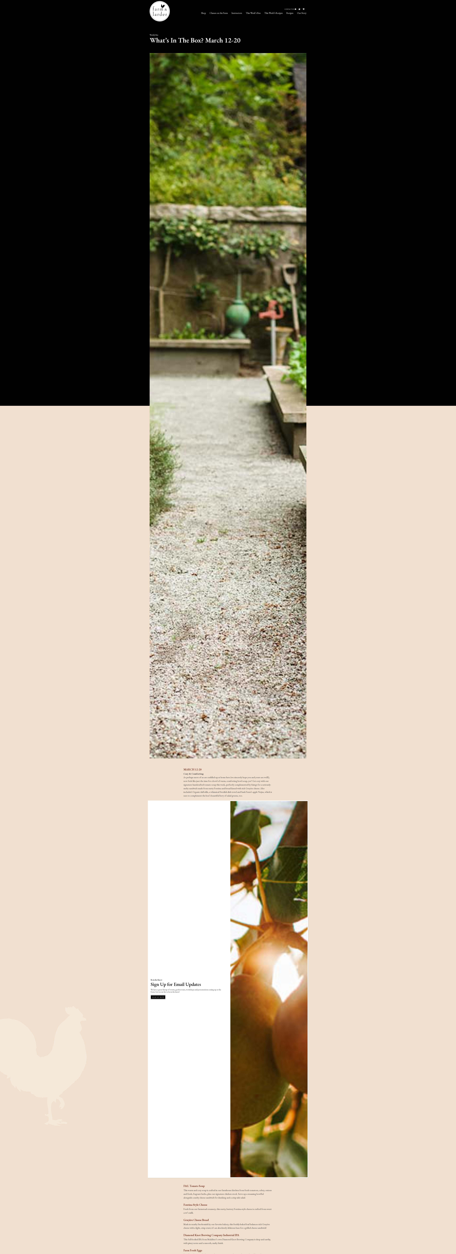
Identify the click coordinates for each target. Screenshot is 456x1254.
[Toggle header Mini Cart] (303, 9)
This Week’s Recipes (273, 13)
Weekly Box (154, 35)
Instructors (237, 13)
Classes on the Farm (219, 13)
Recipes (289, 13)
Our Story (301, 13)
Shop (203, 13)
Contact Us (289, 9)
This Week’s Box (253, 13)
